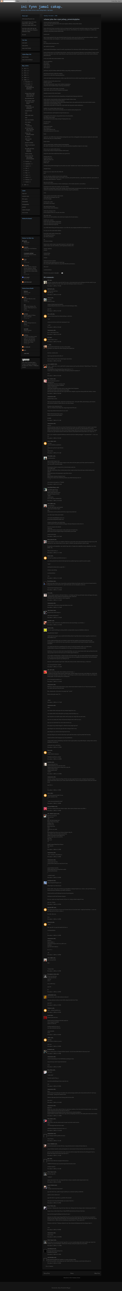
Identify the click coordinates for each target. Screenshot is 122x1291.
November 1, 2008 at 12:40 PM (54, 759)
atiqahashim (50, 1133)
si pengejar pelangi (28, 253)
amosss (49, 628)
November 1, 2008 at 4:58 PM (54, 1046)
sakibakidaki (50, 995)
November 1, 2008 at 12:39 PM (54, 747)
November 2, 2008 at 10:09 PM (54, 1237)
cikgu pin (24, 193)
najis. (26, 117)
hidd (25, 297)
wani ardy (26, 353)
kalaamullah (25, 201)
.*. (48, 344)
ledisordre (26, 265)
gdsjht (25, 241)
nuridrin (49, 762)
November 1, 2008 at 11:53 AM (54, 666)
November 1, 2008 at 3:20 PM (54, 954)
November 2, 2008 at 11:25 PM (54, 1245)
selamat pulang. (28, 153)
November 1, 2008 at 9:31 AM (54, 420)
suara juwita (25, 45)
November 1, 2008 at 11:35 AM (54, 607)
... (25, 91)
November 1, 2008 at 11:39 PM (54, 1115)
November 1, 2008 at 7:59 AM (54, 286)
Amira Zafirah (50, 1185)
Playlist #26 (26, 242)
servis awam (25, 212)
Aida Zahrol (50, 610)
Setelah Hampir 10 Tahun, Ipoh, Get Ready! (30, 315)
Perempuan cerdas (51, 974)
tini (25, 305)
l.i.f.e (48, 593)
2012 (25, 70)
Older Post (97, 1273)
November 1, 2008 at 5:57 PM (54, 1053)
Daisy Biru (50, 1070)
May (26, 173)
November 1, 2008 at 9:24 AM (54, 375)
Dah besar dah (27, 292)
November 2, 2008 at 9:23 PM (54, 1203)
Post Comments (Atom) (75, 1277)
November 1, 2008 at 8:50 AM (54, 327)
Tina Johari (50, 1118)
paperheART (50, 907)
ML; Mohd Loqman (52, 813)
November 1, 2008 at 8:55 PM (54, 1086)
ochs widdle (50, 503)
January (27, 182)
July (26, 168)
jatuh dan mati (28, 282)
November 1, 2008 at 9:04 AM (54, 361)
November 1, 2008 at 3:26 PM (54, 991)
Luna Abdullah (51, 1144)
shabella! (49, 620)
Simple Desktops (28, 330)
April (26, 175)
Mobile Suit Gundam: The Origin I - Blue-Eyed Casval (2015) (30, 307)
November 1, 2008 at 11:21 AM (54, 578)
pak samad (26, 277)
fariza (25, 321)
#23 (48, 280)
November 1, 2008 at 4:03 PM (54, 1034)
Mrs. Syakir (50, 379)
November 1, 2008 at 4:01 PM (54, 1012)
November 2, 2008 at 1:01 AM (54, 1140)
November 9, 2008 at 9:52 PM (54, 1263)
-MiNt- (49, 1037)
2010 (25, 75)
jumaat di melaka (29, 142)
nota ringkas (28, 122)
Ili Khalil (49, 1049)
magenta (26, 247)
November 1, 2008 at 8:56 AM (54, 334)
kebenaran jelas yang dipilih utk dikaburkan (29, 87)
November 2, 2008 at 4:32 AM (54, 1168)
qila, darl (49, 669)
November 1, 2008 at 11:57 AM (54, 702)
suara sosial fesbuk (26, 48)
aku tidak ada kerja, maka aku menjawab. (29, 150)
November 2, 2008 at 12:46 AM (54, 1130)
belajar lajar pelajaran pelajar (29, 133)
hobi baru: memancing (28, 124)
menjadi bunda (28, 110)
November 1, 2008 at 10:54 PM (54, 1102)
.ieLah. (49, 297)
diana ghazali (50, 539)
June (26, 170)
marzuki (26, 329)
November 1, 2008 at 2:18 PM (54, 856)
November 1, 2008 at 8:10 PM (54, 1067)
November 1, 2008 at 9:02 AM (54, 341)
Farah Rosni (50, 581)
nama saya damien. (29, 120)
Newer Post (47, 1273)
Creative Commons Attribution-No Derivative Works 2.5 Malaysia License (30, 365)
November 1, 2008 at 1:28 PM (54, 803)
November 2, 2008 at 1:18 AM (54, 1155)
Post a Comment (49, 1266)
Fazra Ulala (50, 1206)
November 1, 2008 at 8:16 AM (54, 294)
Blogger (68, 1288)
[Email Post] (62, 273)
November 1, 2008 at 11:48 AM (54, 617)
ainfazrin (49, 922)
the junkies (27, 136)
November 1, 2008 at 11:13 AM (54, 552)
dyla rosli (49, 314)
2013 (25, 68)
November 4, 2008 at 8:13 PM (54, 1254)
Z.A (48, 337)
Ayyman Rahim (51, 806)
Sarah (48, 1015)
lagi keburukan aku (29, 98)
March (27, 177)
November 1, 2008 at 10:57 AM (54, 536)
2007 (25, 184)
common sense (25, 196)
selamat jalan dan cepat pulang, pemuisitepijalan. (29, 157)
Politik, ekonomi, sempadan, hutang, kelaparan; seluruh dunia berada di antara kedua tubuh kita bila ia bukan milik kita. (30, 269)
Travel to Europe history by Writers (30, 323)
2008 (25, 80)
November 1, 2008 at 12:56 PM (54, 773)
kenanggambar (25, 204)
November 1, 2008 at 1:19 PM (54, 790)
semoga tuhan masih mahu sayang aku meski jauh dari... (30, 94)
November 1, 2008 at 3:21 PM (54, 971)
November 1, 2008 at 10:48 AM (54, 500)
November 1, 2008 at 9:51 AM (54, 453)
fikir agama (24, 199)
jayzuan (26, 314)
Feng (48, 750)
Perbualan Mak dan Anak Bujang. (29, 299)
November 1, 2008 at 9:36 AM (54, 438)
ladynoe (26, 291)
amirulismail (50, 1248)
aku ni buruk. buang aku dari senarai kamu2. (30, 102)
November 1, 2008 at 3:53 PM (54, 1005)
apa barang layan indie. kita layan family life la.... (29, 129)
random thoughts (26, 210)
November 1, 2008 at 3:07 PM (54, 904)
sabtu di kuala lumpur (28, 139)
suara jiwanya (25, 57)
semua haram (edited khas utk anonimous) (29, 107)
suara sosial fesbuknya (27, 59)
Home (72, 1273)
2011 (25, 73)
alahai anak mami (29, 115)
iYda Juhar (50, 456)
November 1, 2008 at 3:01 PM (54, 877)
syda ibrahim (50, 1257)
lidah (25, 259)
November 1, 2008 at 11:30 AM (54, 589)
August (27, 166)
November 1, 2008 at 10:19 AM (54, 484)
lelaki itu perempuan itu (30, 145)
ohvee (48, 793)
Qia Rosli (49, 289)
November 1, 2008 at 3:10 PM (54, 919)
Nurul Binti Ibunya (51, 487)
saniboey (26, 335)
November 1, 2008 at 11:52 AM (54, 624)
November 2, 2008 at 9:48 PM (54, 1229)
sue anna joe (27, 347)
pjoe (48, 1158)
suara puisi (24, 43)
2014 (25, 260)
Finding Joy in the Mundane (30, 248)
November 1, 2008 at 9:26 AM (54, 393)
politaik (24, 207)
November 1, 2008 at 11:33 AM (54, 600)
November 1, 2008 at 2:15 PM (54, 849)
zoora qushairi (50, 364)
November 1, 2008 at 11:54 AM (54, 681)
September (28, 163)
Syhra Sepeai (50, 1172)
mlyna (48, 556)
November (28, 84)
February (27, 179)
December (27, 81)
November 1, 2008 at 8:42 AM (54, 311)
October (27, 161)
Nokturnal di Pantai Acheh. (30, 254)
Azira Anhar (50, 441)
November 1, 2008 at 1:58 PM (54, 810)
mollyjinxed (50, 880)
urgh (26, 113)
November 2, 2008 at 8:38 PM (54, 1182)
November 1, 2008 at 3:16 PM (54, 935)
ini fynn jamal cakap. (42, 6)
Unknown (49, 1008)
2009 (25, 77)
